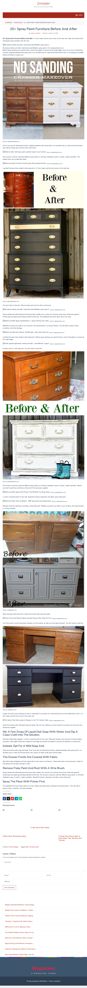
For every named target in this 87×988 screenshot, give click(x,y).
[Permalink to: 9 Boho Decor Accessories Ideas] (15, 822)
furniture (32, 847)
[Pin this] (12, 798)
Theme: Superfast (54, 981)
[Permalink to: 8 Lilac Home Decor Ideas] (43, 817)
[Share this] (4, 798)
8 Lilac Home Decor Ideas (40, 827)
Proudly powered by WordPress (37, 981)
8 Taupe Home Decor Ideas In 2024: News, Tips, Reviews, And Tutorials (70, 838)
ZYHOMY (43, 4)
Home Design (13, 847)
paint (37, 847)
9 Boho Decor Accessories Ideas (14, 836)
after (27, 847)
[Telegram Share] (16, 798)
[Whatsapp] (20, 798)
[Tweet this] (8, 798)
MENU (81, 15)
